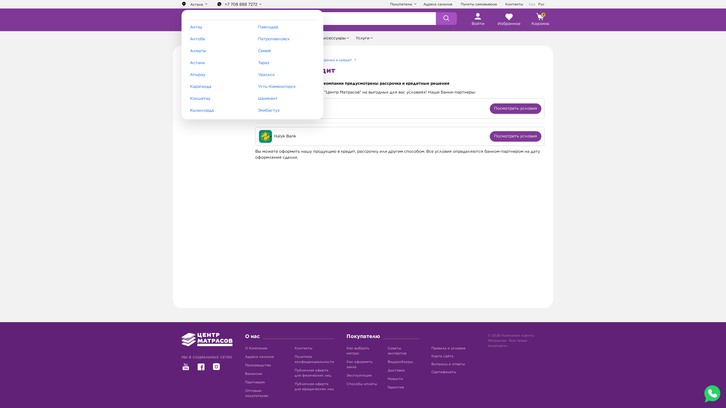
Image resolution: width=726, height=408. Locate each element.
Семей (264, 51)
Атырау (197, 75)
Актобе (197, 39)
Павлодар (268, 27)
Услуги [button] (363, 38)
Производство (258, 365)
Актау (196, 27)
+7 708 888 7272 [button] (241, 5)
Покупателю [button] (401, 4)
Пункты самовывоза (479, 4)
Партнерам (255, 382)
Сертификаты (443, 372)
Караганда (200, 87)
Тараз (263, 63)
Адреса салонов (437, 4)
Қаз (532, 4)
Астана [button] (196, 4)
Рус (541, 4)
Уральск (266, 75)
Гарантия (396, 387)
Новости (395, 379)
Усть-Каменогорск (277, 87)
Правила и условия (448, 348)
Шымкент (268, 99)
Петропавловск (274, 39)
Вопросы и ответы (448, 364)
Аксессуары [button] (333, 38)
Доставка (396, 370)
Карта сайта (442, 356)
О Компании (256, 348)
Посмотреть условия (515, 108)
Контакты (514, 4)
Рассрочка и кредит (334, 60)
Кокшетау (200, 99)
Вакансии (253, 373)
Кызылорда (202, 110)
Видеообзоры (400, 362)
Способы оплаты (362, 384)
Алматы (198, 51)
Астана (197, 63)
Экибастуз (269, 110)
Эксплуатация (359, 375)
